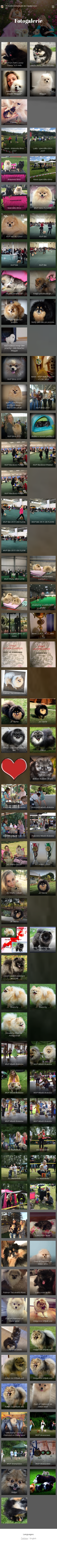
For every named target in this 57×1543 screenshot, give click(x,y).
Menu (53, 6)
